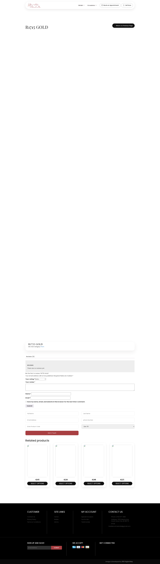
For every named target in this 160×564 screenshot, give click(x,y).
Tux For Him (85, 519)
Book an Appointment (111, 5)
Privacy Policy (31, 519)
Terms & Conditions (34, 522)
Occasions (91, 5)
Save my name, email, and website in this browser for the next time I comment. (56, 402)
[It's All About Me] (34, 5)
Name (28, 394)
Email (28, 398)
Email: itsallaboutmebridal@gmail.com (119, 525)
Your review (30, 382)
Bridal (81, 5)
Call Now (128, 5)
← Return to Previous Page (123, 26)
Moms (56, 522)
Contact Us (31, 517)
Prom (42, 347)
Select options (37, 483)
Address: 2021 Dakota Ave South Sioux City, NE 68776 (120, 520)
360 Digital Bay (127, 562)
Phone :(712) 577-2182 (118, 517)
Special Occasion (87, 517)
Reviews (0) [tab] (30, 356)
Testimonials (85, 522)
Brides (56, 519)
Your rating (30, 379)
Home (56, 517)
